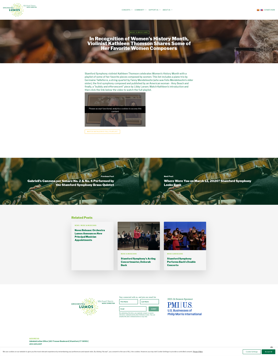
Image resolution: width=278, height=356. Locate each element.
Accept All (268, 352)
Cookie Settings (252, 352)
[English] (261, 10)
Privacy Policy (198, 352)
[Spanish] (257, 10)
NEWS (77, 225)
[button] (102, 132)
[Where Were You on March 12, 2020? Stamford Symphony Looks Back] (208, 181)
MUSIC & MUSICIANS (139, 32)
